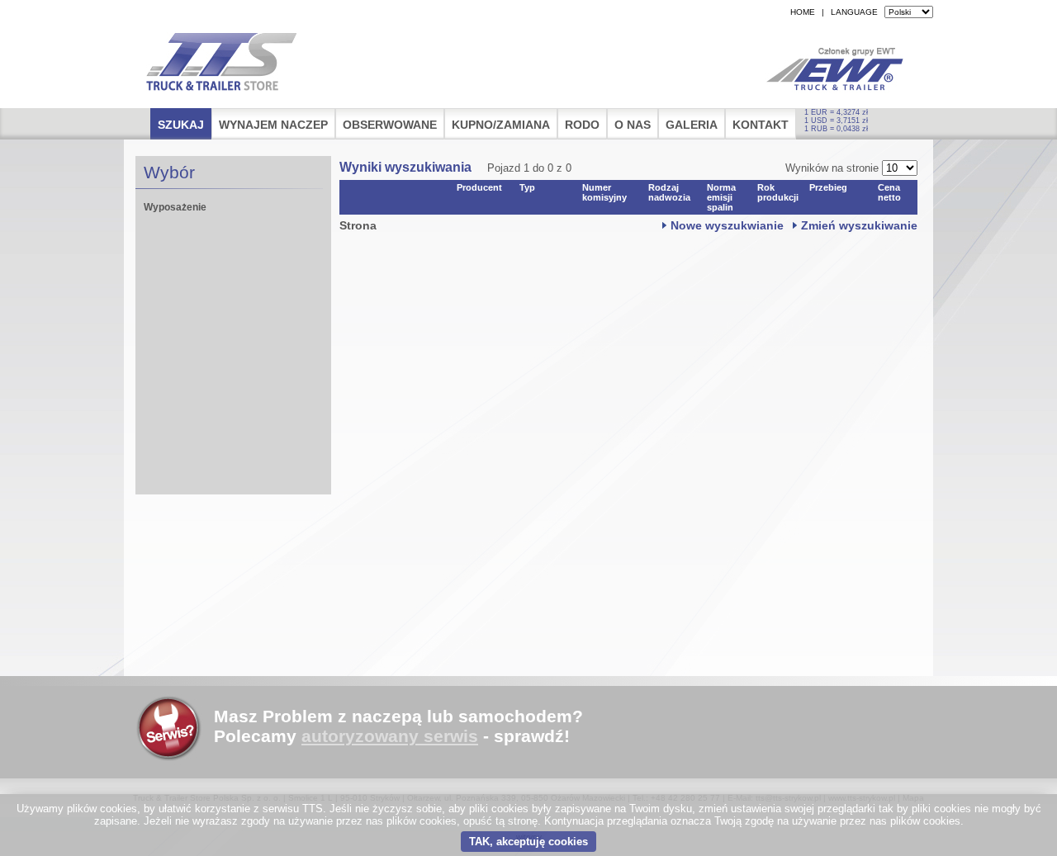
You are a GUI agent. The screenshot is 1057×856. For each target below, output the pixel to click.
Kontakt (760, 124)
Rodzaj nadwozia (669, 192)
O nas (632, 124)
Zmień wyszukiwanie (859, 225)
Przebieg (828, 187)
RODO (582, 124)
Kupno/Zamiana (501, 124)
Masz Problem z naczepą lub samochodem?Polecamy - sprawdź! (398, 726)
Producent (479, 187)
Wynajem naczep (273, 124)
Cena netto (889, 192)
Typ (527, 187)
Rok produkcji (778, 192)
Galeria (692, 124)
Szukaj (181, 124)
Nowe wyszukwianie (727, 225)
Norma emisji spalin (721, 197)
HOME (802, 12)
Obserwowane (390, 124)
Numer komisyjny (604, 192)
